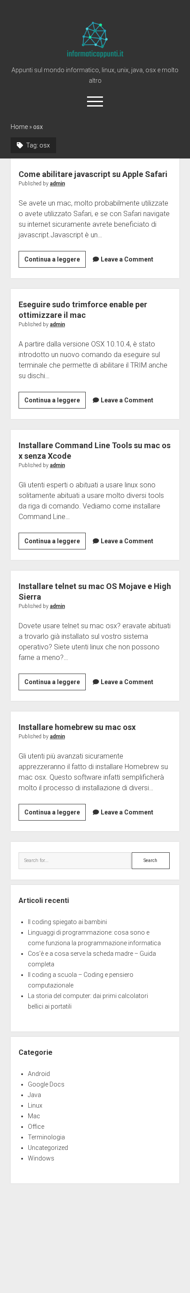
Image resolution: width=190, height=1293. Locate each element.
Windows (41, 1158)
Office (36, 1126)
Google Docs (46, 1084)
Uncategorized (48, 1147)
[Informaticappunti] (95, 58)
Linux (35, 1105)
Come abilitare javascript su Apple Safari (93, 174)
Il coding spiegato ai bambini (67, 921)
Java (34, 1094)
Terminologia (46, 1137)
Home (19, 126)
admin (57, 184)
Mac (34, 1116)
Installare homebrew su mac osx (77, 727)
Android (39, 1073)
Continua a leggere (55, 261)
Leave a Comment (127, 259)
